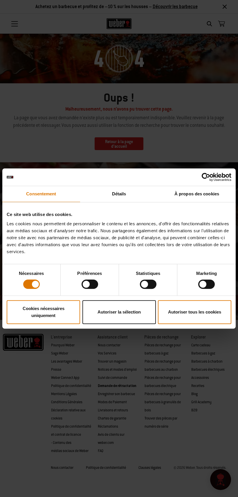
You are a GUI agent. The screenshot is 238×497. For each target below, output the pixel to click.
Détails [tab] (119, 193)
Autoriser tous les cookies (194, 311)
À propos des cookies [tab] (196, 193)
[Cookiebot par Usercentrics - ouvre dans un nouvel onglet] (206, 177)
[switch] (90, 284)
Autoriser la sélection (119, 311)
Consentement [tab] (41, 193)
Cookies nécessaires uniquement (43, 312)
